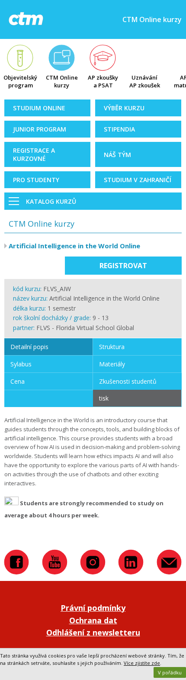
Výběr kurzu (124, 108)
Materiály (112, 364)
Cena (17, 381)
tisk (104, 398)
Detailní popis (29, 347)
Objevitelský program (20, 81)
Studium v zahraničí (137, 180)
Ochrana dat (93, 620)
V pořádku (170, 672)
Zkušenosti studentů (128, 381)
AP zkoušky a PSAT (103, 81)
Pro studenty (36, 180)
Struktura (112, 347)
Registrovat (123, 265)
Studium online (39, 108)
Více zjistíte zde (142, 663)
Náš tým (117, 155)
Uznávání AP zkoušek (144, 81)
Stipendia (119, 129)
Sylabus (21, 364)
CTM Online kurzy (62, 81)
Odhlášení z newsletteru (93, 632)
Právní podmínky (93, 608)
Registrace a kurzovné (34, 154)
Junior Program (39, 129)
